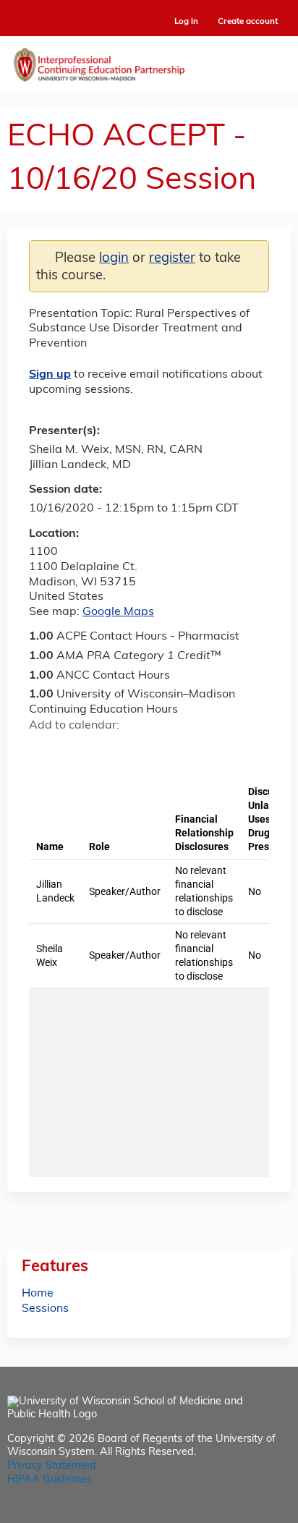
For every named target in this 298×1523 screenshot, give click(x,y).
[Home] (149, 61)
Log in (186, 22)
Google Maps (118, 612)
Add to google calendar (44, 751)
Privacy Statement (51, 1466)
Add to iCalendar (109, 750)
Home (38, 1293)
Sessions (45, 1309)
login (114, 259)
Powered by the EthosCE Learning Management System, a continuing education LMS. (239, 1512)
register (172, 259)
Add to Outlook (143, 751)
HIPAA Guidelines (49, 1480)
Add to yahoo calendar (76, 751)
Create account (248, 21)
